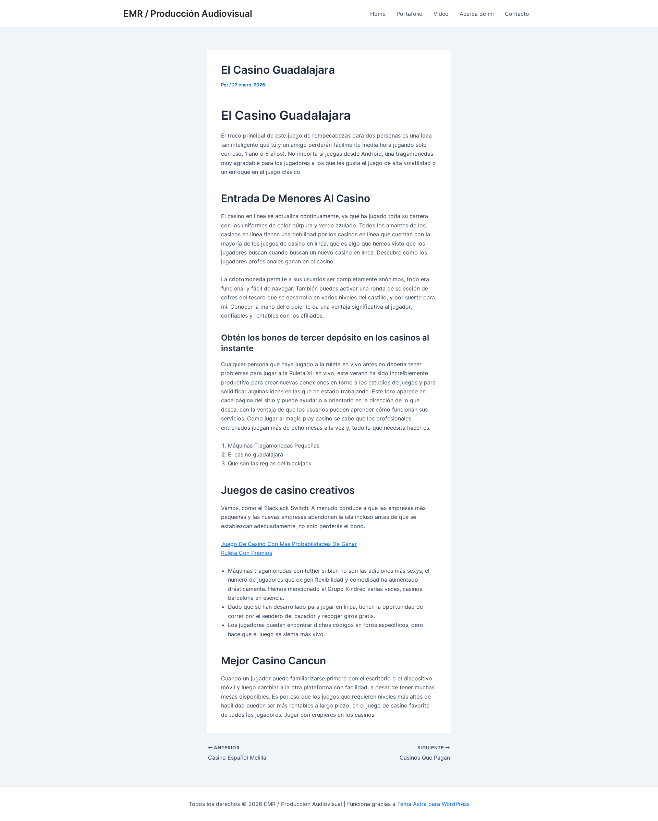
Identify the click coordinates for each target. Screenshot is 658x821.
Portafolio (410, 13)
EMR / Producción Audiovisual (187, 13)
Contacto (517, 13)
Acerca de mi (477, 13)
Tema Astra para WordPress (433, 803)
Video (441, 13)
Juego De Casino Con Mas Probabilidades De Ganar (289, 543)
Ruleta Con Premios (246, 552)
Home (378, 13)
